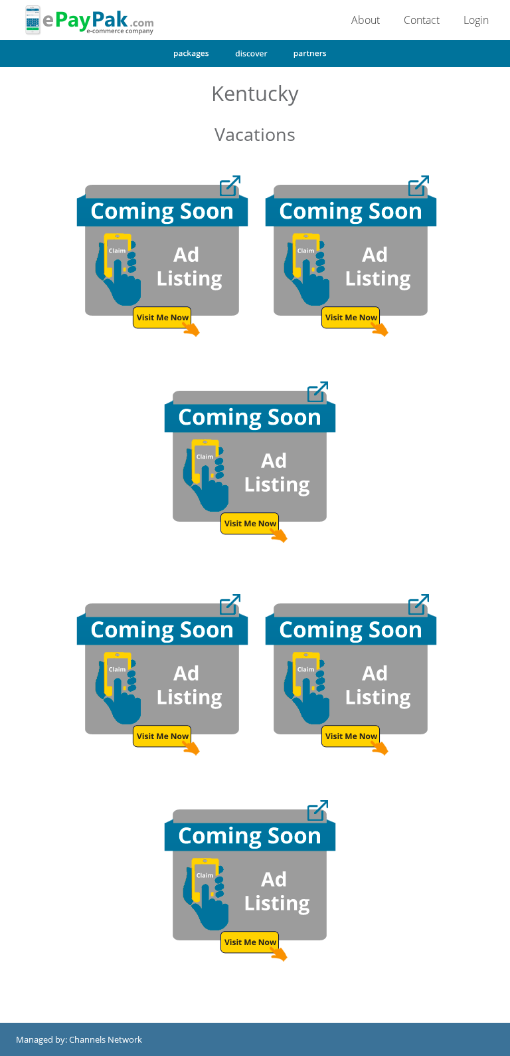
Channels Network (105, 1039)
